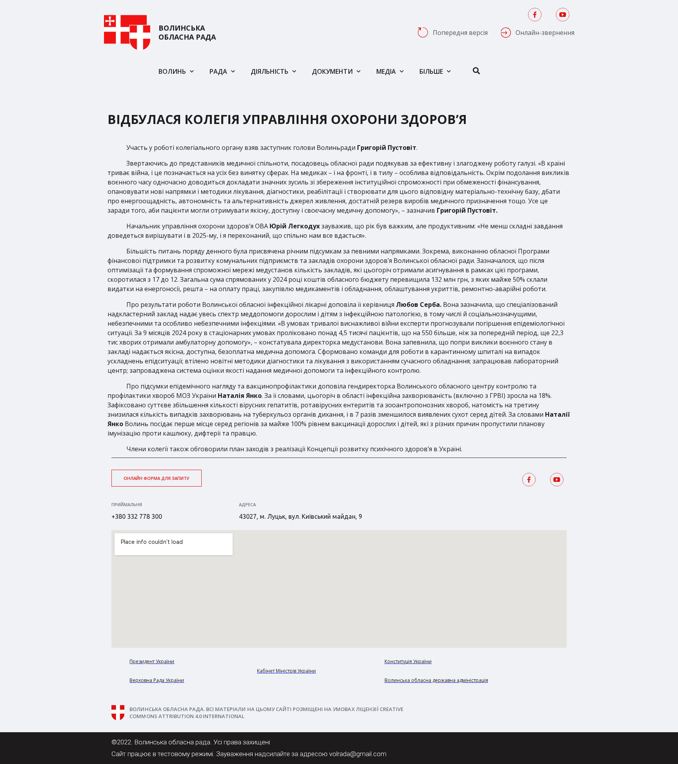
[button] (156, 478)
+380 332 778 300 (136, 516)
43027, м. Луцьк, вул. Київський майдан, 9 (300, 516)
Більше (431, 71)
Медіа (386, 71)
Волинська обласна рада (187, 33)
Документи (332, 71)
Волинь (172, 71)
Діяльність (269, 71)
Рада (218, 71)
